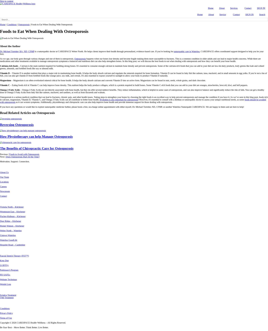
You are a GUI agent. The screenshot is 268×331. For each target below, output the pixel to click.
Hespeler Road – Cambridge (12, 245)
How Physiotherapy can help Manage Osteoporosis (36, 136)
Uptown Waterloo (8, 235)
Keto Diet (4, 260)
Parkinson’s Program (9, 270)
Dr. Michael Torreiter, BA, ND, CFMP (17, 51)
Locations (4, 182)
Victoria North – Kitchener (12, 207)
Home (210, 8)
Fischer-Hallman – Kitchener (13, 216)
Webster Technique (8, 279)
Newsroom (5, 191)
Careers (3, 186)
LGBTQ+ (4, 265)
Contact (248, 8)
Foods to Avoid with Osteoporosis (24, 154)
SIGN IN (261, 8)
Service (222, 14)
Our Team (4, 177)
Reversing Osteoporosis (17, 124)
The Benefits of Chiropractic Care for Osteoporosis (36, 148)
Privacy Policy (6, 313)
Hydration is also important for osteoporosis (119, 99)
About (222, 8)
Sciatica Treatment (8, 295)
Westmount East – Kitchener (12, 211)
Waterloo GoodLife (8, 240)
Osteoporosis (24, 24)
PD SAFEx (5, 275)
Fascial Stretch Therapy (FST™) (14, 256)
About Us (4, 172)
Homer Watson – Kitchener (12, 226)
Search (262, 14)
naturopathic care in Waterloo (187, 51)
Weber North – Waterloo (11, 230)
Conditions (12, 24)
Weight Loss (5, 284)
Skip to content (6, 1)
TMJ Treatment (7, 297)
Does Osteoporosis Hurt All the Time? (23, 157)
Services (234, 8)
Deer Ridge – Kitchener (10, 221)
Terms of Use (6, 318)
